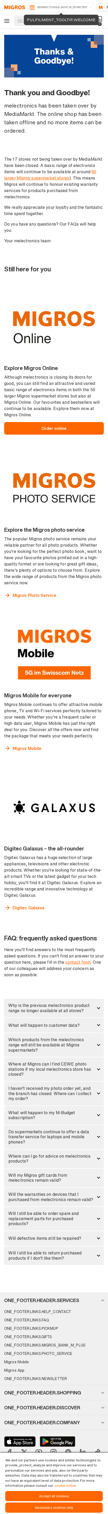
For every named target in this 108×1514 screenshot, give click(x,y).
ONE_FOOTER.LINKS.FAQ (26, 1320)
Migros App (14, 1370)
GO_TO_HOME (13, 7)
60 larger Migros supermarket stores (50, 175)
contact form (78, 962)
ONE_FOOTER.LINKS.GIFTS (28, 1336)
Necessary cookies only (54, 1507)
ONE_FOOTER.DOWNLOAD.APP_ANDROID (57, 1441)
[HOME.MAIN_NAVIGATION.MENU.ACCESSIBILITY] (6, 21)
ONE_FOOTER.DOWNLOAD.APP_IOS (20, 1441)
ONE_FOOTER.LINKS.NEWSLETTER (35, 1378)
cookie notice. (66, 1485)
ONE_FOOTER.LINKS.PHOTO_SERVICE (38, 1353)
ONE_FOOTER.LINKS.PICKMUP (31, 1328)
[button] (54, 1008)
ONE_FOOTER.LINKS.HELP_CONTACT (37, 1311)
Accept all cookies (54, 1496)
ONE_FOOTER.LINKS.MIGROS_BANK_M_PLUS (44, 1345)
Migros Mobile (16, 1362)
